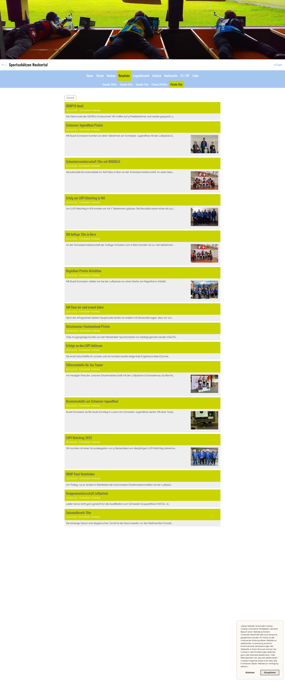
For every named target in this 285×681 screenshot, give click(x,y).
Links (195, 75)
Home (90, 75)
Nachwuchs (171, 75)
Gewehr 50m (126, 84)
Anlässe (156, 75)
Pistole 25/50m (159, 84)
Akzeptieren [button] (270, 672)
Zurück (70, 97)
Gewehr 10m (142, 84)
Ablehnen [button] (250, 672)
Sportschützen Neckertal (28, 64)
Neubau (111, 75)
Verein (100, 75)
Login (279, 64)
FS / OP (184, 75)
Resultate (124, 75)
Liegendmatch (141, 75)
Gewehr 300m (110, 84)
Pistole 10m (176, 84)
